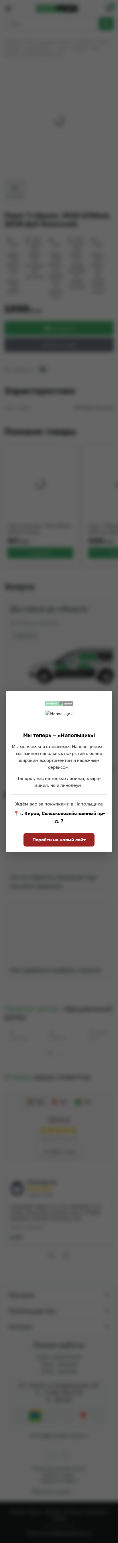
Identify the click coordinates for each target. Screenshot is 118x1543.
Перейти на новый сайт (59, 839)
